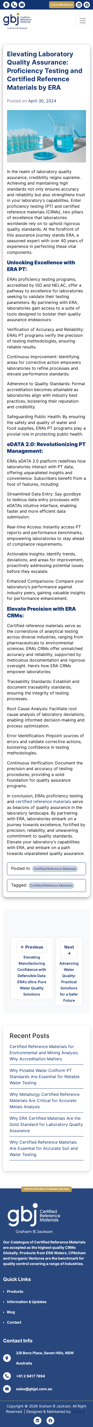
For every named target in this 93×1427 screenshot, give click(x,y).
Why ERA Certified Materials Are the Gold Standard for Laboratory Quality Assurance (46, 1124)
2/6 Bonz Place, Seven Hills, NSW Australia (45, 1358)
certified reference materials (43, 801)
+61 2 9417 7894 (30, 1376)
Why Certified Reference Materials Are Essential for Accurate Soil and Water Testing (44, 1148)
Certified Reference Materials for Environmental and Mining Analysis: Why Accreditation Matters (44, 1052)
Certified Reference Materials (55, 869)
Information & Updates (27, 1301)
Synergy (79, 1411)
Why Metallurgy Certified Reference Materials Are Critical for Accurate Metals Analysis (45, 1100)
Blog (11, 1312)
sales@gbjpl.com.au (34, 1389)
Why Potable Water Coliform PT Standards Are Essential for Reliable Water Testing (45, 1076)
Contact (14, 1322)
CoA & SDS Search (62, 4)
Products (15, 1291)
